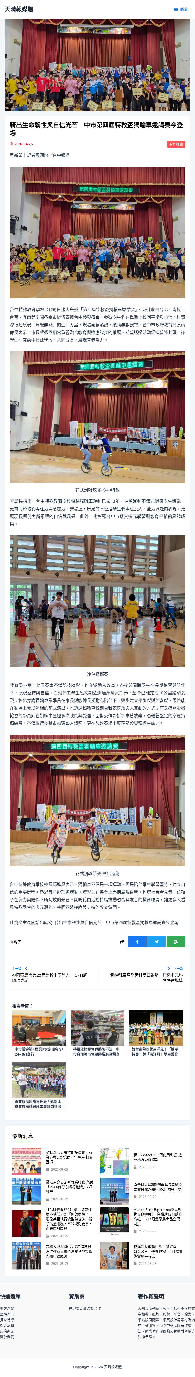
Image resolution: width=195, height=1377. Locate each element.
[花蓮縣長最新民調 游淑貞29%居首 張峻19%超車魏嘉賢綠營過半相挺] (114, 1255)
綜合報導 (7, 1326)
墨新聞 (16, 155)
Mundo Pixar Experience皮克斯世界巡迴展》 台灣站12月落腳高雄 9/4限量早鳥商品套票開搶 (158, 1217)
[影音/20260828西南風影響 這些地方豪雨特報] (114, 1161)
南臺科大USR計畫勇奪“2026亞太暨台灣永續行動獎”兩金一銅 (158, 1187)
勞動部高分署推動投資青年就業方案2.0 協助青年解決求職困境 (69, 1157)
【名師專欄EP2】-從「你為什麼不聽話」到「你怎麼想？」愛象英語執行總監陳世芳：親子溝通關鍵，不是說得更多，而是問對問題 (69, 1219)
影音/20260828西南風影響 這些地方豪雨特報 (158, 1157)
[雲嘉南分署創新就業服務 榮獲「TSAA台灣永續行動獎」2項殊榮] (26, 1191)
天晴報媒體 (19, 9)
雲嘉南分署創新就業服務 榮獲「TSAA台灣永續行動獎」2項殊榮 (69, 1187)
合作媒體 (176, 144)
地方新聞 (7, 1308)
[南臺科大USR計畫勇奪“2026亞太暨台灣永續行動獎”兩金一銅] (114, 1191)
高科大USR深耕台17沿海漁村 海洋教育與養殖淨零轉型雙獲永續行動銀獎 (70, 1251)
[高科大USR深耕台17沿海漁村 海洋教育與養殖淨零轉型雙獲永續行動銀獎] (26, 1255)
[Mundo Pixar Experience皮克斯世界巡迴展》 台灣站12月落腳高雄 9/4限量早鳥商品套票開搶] (114, 1221)
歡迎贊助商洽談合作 (85, 1308)
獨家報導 (7, 1320)
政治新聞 (7, 1331)
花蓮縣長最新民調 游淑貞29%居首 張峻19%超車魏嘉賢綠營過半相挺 (158, 1251)
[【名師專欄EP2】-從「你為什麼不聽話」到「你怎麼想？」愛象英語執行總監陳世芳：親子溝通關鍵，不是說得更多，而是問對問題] (26, 1223)
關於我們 (7, 1337)
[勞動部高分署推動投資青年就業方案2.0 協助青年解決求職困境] (26, 1161)
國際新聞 (7, 1314)
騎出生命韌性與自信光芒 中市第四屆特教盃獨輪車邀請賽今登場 (116, 922)
